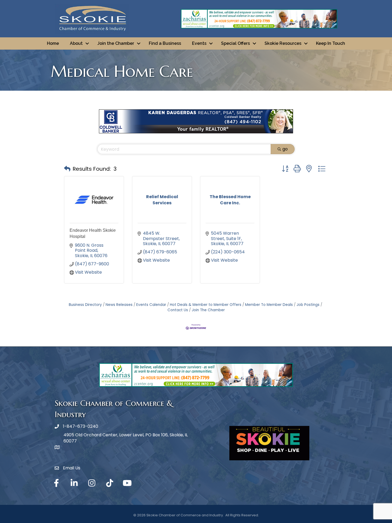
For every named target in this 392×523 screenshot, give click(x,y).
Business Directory (85, 304)
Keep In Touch (330, 43)
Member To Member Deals (269, 304)
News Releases (119, 304)
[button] (67, 169)
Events (199, 43)
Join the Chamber (115, 43)
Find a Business (165, 43)
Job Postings (308, 304)
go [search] (285, 149)
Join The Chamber (208, 310)
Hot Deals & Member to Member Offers (205, 304)
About (76, 43)
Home (53, 43)
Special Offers (235, 43)
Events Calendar (151, 304)
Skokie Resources (283, 43)
